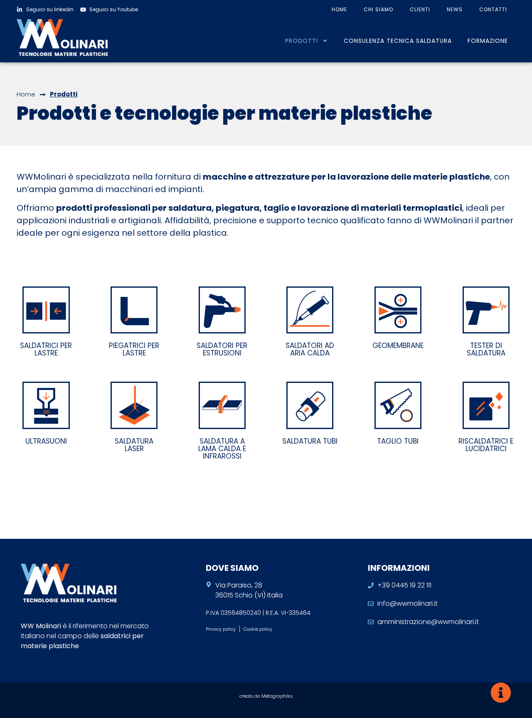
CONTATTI (493, 9)
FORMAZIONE (488, 41)
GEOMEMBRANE (398, 345)
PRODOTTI (301, 41)
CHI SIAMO (378, 9)
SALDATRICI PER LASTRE (46, 349)
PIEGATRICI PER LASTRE (134, 349)
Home (26, 94)
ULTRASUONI (46, 441)
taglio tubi (398, 441)
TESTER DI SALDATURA (486, 349)
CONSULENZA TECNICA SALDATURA (398, 41)
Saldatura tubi (309, 441)
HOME (339, 9)
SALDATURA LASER (134, 445)
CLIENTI (420, 9)
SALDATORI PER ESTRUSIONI (222, 349)
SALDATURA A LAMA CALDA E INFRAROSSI (222, 448)
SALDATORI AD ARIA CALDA (310, 349)
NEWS (455, 9)
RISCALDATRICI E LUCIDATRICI (485, 445)
